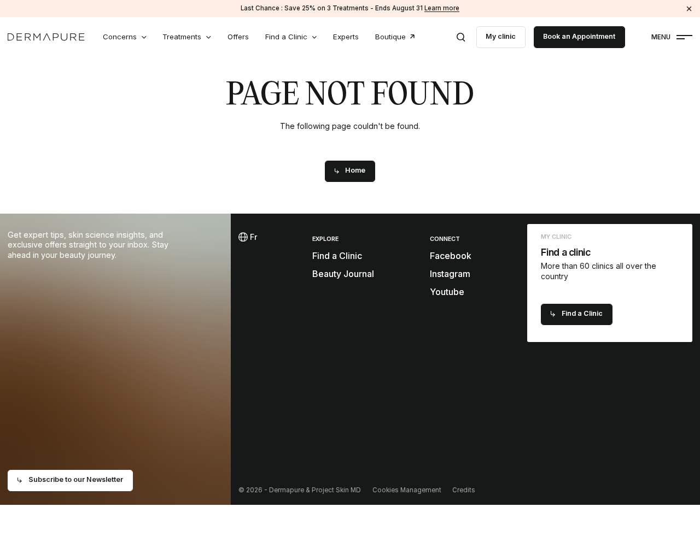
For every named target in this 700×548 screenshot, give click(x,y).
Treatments (181, 36)
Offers (238, 36)
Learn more (441, 8)
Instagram (450, 273)
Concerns (120, 36)
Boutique (390, 36)
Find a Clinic (286, 36)
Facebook (450, 255)
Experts (346, 36)
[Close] (689, 8)
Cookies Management (406, 490)
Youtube (447, 291)
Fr (252, 236)
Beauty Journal (343, 273)
